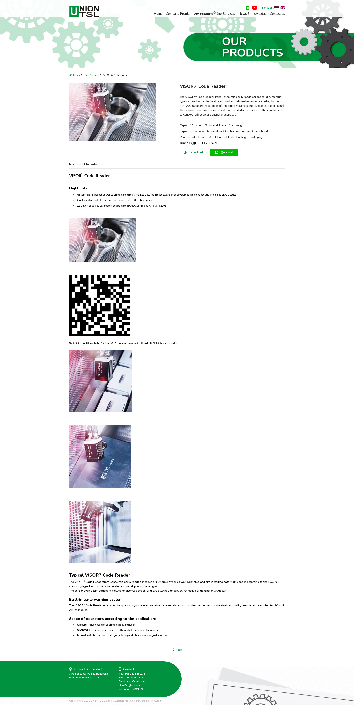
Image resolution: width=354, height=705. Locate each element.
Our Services (226, 14)
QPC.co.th (156, 701)
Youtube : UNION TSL (131, 689)
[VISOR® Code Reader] (102, 240)
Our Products (203, 14)
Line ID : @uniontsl (130, 685)
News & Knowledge (252, 14)
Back (178, 650)
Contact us (277, 14)
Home (158, 14)
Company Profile (178, 14)
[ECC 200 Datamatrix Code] (99, 306)
